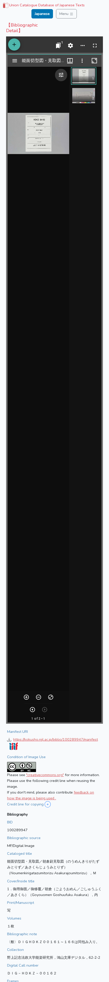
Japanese (42, 13)
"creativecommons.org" (45, 774)
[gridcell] (43, 5)
